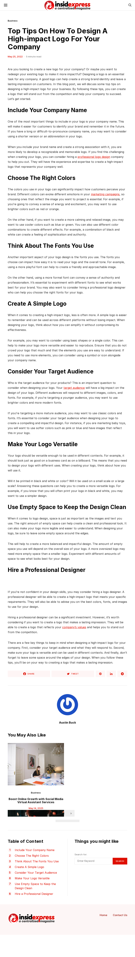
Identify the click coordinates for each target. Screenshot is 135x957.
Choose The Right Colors (32, 855)
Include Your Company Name (34, 850)
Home (103, 915)
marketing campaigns (105, 194)
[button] (59, 821)
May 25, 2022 (15, 56)
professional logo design (94, 157)
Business (13, 20)
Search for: (81, 854)
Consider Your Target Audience (36, 872)
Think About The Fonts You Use (37, 861)
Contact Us (120, 915)
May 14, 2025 (36, 808)
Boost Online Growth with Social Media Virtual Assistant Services (36, 800)
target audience (74, 388)
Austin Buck (67, 722)
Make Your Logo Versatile (32, 878)
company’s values (74, 627)
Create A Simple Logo (29, 867)
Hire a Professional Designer (34, 894)
